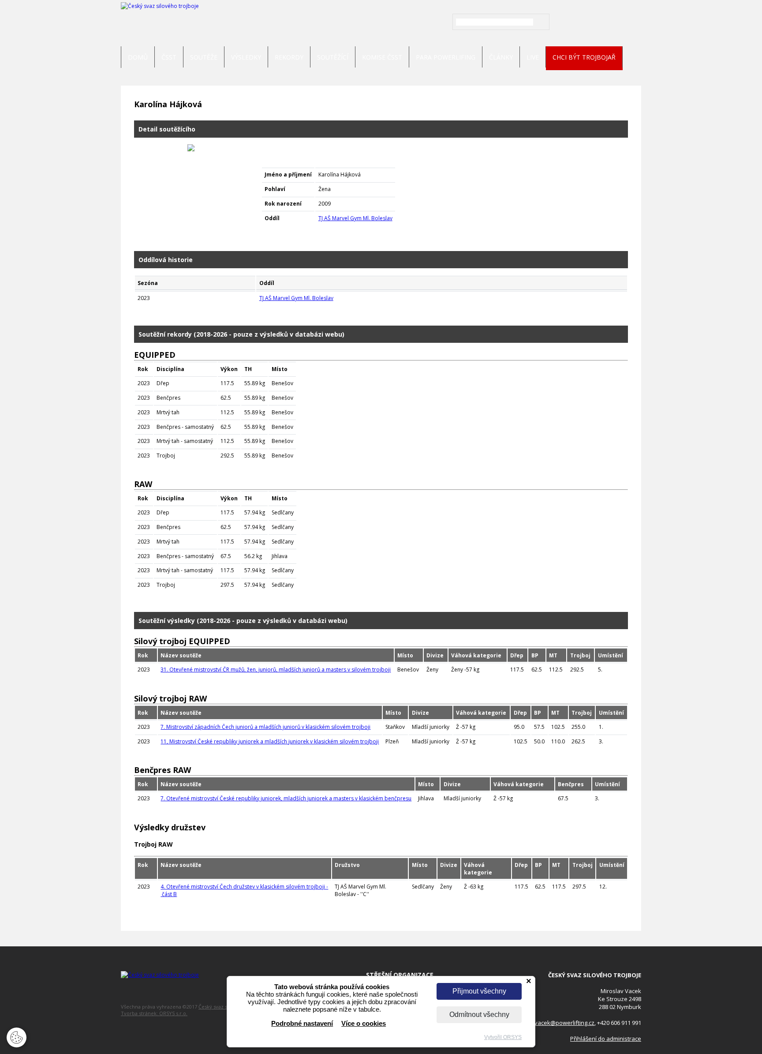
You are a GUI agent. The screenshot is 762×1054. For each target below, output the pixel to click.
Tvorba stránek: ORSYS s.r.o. (154, 1013)
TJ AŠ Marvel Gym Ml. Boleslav (355, 218)
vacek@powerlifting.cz (564, 1023)
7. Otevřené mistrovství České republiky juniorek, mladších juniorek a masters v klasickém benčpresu (286, 798)
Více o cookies (363, 1023)
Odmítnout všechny (479, 1014)
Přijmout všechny (479, 991)
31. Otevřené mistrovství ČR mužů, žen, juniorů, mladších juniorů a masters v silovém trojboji (276, 669)
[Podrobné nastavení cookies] (16, 1042)
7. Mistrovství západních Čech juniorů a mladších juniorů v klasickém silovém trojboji (265, 727)
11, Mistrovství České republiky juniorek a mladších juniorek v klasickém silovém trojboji (270, 741)
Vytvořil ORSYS (503, 1037)
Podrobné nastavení (302, 1023)
